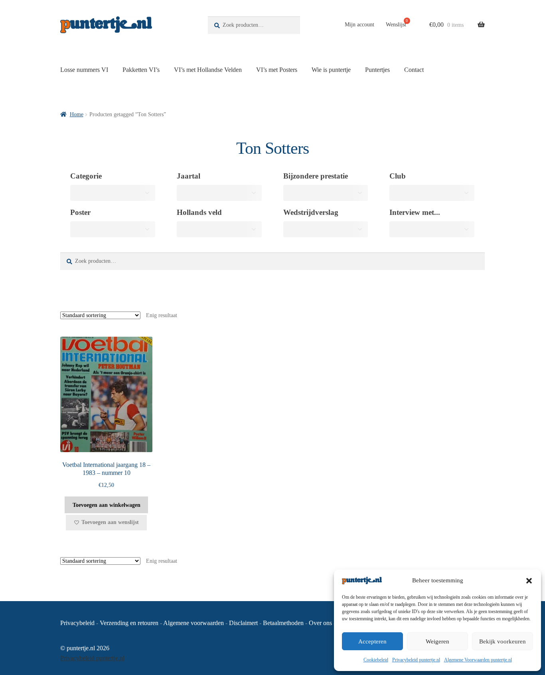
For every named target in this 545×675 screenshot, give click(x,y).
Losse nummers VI (84, 69)
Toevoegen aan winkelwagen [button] (106, 505)
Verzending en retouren (129, 622)
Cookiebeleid (375, 660)
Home (76, 114)
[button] (529, 581)
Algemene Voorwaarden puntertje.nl (478, 660)
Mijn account (359, 25)
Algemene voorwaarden (193, 622)
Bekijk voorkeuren (502, 641)
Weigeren (437, 641)
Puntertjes (377, 69)
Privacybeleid (77, 622)
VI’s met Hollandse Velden (208, 69)
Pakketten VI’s (141, 69)
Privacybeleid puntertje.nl (416, 660)
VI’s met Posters (276, 69)
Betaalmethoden (283, 622)
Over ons (320, 622)
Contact (414, 69)
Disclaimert (243, 622)
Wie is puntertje (331, 69)
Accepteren (372, 641)
